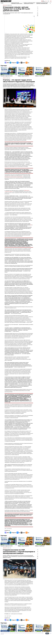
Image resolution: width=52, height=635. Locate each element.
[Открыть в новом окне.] (7, 63)
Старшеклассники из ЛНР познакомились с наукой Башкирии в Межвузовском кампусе (16, 3)
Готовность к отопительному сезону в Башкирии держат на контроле (29, 3)
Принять (47, 633)
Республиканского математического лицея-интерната (14, 176)
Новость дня (5, 5)
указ (31, 224)
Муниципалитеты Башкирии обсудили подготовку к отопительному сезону (42, 3)
